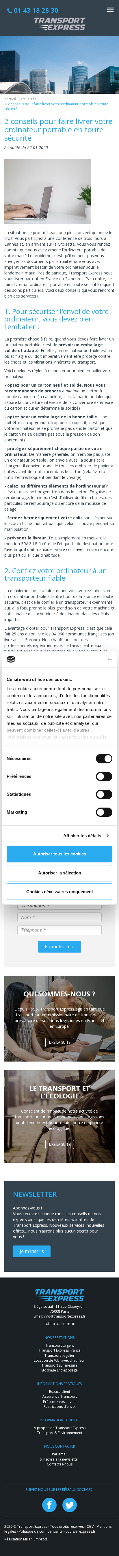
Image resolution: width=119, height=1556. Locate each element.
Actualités (28, 99)
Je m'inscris (32, 1251)
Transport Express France (60, 1350)
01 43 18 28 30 (35, 10)
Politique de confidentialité (41, 1531)
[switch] (104, 776)
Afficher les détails (82, 835)
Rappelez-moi (60, 946)
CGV (90, 1526)
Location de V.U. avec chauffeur (59, 1360)
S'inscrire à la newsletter (59, 1459)
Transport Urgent (59, 1345)
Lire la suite (59, 1042)
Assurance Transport (59, 1396)
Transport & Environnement (59, 1432)
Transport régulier (59, 1355)
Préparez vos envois (59, 1401)
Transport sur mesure (59, 1365)
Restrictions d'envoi (60, 1406)
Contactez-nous (59, 1464)
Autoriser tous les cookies (59, 853)
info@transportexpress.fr (64, 1316)
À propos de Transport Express (59, 1427)
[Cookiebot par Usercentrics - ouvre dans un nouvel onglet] (87, 659)
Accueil (10, 99)
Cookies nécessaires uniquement (59, 891)
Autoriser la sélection (59, 872)
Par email (59, 1454)
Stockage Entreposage (59, 1370)
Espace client (59, 1391)
